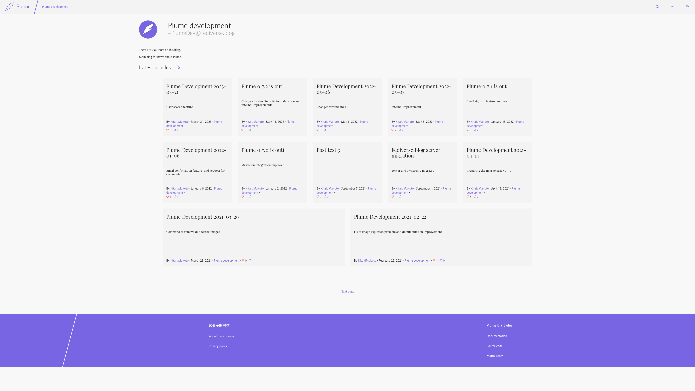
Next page (347, 292)
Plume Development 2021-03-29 (202, 216)
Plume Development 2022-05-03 (421, 89)
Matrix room (495, 356)
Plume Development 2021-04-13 (496, 153)
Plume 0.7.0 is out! (262, 150)
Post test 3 (328, 150)
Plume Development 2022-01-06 (196, 153)
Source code (494, 346)
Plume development (55, 7)
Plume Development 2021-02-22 (390, 216)
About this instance (221, 337)
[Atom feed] (178, 68)
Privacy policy (218, 346)
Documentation (497, 336)
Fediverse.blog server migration (415, 153)
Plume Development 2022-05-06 (347, 89)
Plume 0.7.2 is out (261, 86)
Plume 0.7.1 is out (487, 86)
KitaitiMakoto (179, 122)
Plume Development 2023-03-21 (196, 89)
